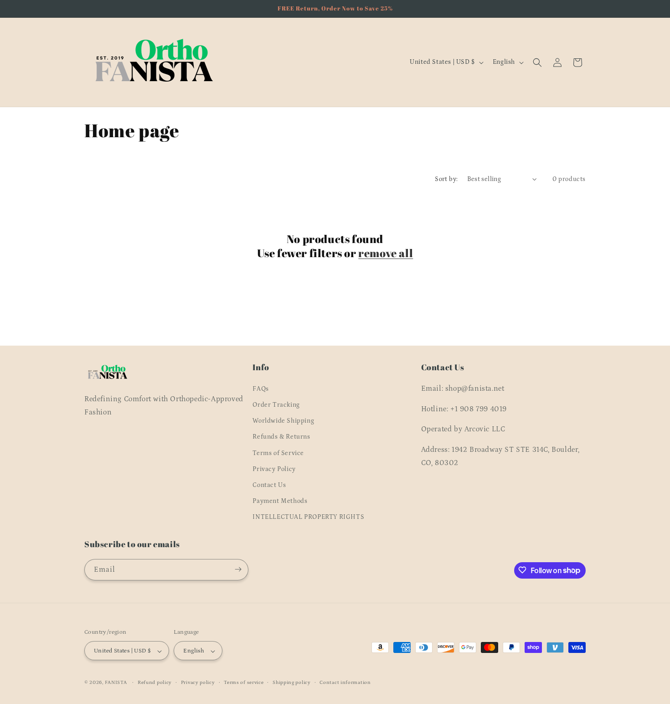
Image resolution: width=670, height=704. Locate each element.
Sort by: (446, 179)
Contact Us (269, 484)
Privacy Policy (274, 468)
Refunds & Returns (281, 436)
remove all (385, 253)
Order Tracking (276, 404)
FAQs (260, 388)
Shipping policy (292, 682)
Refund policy (155, 682)
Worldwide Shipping (283, 420)
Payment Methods (280, 500)
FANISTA (116, 683)
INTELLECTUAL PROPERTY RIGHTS (308, 517)
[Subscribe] (238, 569)
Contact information (345, 682)
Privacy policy (198, 682)
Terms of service (243, 682)
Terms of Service (278, 452)
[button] (537, 62)
